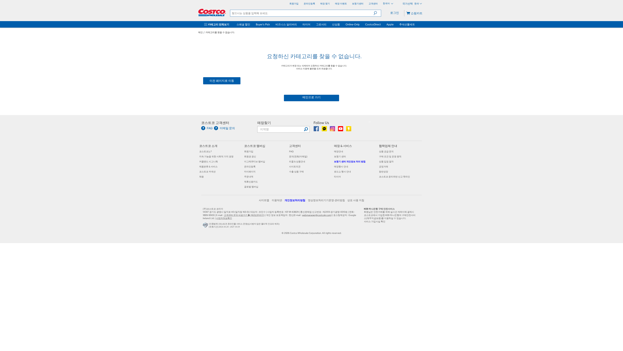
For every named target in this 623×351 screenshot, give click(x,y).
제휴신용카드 (251, 181)
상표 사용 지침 (355, 200)
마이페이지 (250, 171)
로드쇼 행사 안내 (342, 171)
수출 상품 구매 (296, 171)
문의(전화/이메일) (298, 156)
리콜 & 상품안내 (297, 161)
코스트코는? (205, 151)
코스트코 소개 (208, 146)
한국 (416, 3)
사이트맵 (264, 200)
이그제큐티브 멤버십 (254, 161)
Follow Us (321, 123)
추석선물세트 (407, 24)
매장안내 (338, 151)
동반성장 (383, 171)
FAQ (291, 151)
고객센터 (295, 146)
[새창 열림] (206, 225)
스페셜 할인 (243, 24)
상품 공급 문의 (386, 151)
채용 (201, 176)
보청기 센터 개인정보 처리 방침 (350, 161)
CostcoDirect (373, 24)
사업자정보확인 (224, 218)
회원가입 (248, 151)
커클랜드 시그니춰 (208, 161)
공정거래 (383, 166)
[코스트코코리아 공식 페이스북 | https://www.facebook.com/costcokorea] (316, 129)
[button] (377, 13)
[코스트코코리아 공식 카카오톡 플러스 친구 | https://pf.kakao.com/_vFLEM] (324, 129)
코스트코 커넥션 (207, 171)
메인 (200, 32)
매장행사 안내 (341, 166)
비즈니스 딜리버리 (286, 24)
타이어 (306, 24)
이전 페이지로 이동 (221, 81)
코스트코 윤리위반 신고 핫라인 (394, 176)
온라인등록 (250, 166)
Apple (390, 24)
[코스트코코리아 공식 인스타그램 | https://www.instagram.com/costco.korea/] (333, 129)
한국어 (386, 3)
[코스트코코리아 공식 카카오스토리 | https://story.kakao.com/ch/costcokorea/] (348, 129)
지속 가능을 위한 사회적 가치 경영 (216, 156)
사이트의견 (294, 166)
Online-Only (353, 24)
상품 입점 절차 (386, 161)
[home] (212, 12)
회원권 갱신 (250, 156)
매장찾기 (264, 123)
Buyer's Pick (263, 24)
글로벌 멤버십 (251, 186)
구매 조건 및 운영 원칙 (390, 156)
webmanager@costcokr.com (316, 215)
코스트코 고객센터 (215, 123)
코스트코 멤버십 (254, 146)
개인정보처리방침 (295, 200)
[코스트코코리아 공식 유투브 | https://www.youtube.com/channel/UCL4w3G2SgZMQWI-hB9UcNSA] (341, 129)
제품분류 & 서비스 (208, 166)
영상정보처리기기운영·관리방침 (326, 200)
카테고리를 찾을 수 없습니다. (220, 32)
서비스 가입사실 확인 (374, 221)
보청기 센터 (340, 156)
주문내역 (248, 176)
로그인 (394, 13)
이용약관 (277, 200)
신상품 (336, 24)
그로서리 (321, 24)
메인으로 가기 (311, 97)
